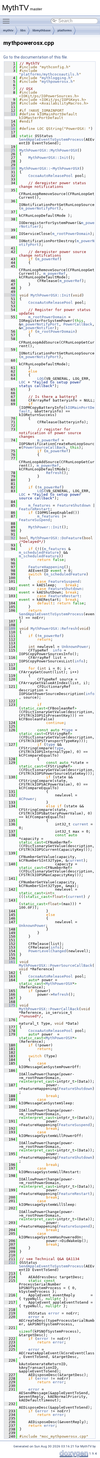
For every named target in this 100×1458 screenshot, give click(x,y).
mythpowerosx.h (57, 81)
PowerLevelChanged (47, 951)
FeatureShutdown (74, 505)
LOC (22, 382)
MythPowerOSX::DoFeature (56, 538)
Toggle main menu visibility (7, 21)
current (80, 824)
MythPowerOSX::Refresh (54, 628)
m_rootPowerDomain (71, 234)
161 (9, 962)
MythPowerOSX (59, 983)
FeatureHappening (46, 567)
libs (23, 30)
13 (9, 114)
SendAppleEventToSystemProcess (51, 139)
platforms (65, 30)
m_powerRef (48, 259)
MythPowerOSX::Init (48, 157)
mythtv (8, 30)
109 (9, 628)
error (53, 1313)
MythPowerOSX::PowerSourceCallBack (55, 965)
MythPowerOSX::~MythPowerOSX (49, 168)
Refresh (54, 473)
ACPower (26, 799)
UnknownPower (75, 647)
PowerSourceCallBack (44, 447)
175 (9, 1005)
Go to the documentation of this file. (35, 57)
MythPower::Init (45, 527)
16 (9, 129)
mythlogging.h (56, 78)
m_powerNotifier (37, 328)
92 (9, 538)
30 (9, 168)
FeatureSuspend (34, 520)
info (57, 650)
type (68, 730)
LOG (40, 378)
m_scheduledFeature (39, 552)
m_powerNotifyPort (40, 208)
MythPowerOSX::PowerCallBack (49, 1009)
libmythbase (41, 30)
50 (9, 295)
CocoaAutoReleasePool (50, 176)
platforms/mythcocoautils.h (50, 74)
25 (9, 150)
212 (9, 1262)
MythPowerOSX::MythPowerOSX (48, 150)
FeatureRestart (34, 509)
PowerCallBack (77, 324)
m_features (39, 505)
